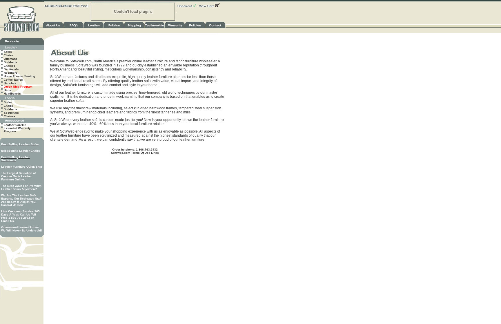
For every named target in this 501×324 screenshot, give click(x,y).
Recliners (10, 72)
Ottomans (10, 58)
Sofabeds (10, 62)
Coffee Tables (13, 79)
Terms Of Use (140, 152)
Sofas (8, 51)
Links (155, 152)
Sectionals (11, 69)
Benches (10, 83)
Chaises (9, 65)
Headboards (12, 93)
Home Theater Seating (19, 76)
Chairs (8, 55)
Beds (7, 90)
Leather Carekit (15, 124)
